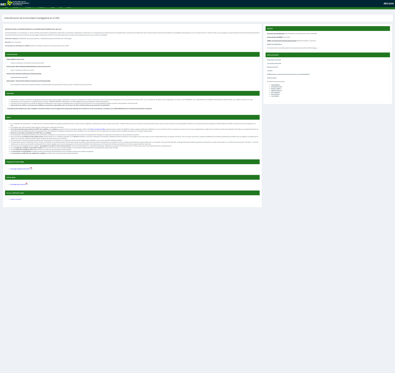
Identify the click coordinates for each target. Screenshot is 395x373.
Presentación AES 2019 (274, 60)
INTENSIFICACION (276, 87)
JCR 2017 (270, 71)
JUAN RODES (275, 96)
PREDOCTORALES (276, 90)
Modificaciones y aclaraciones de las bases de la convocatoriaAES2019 (288, 74)
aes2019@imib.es (276, 44)
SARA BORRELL (275, 85)
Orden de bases (271, 78)
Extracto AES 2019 (272, 67)
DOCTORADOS (275, 92)
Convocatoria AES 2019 (274, 63)
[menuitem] (6, 7)
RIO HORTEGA (275, 94)
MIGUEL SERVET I (276, 89)
